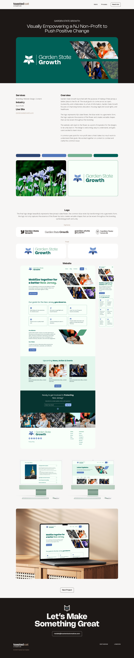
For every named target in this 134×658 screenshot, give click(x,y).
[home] (21, 4)
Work (96, 4)
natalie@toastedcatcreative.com (67, 633)
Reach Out (115, 4)
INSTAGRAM (104, 644)
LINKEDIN (117, 644)
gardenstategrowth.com (25, 113)
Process (104, 4)
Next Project (67, 590)
